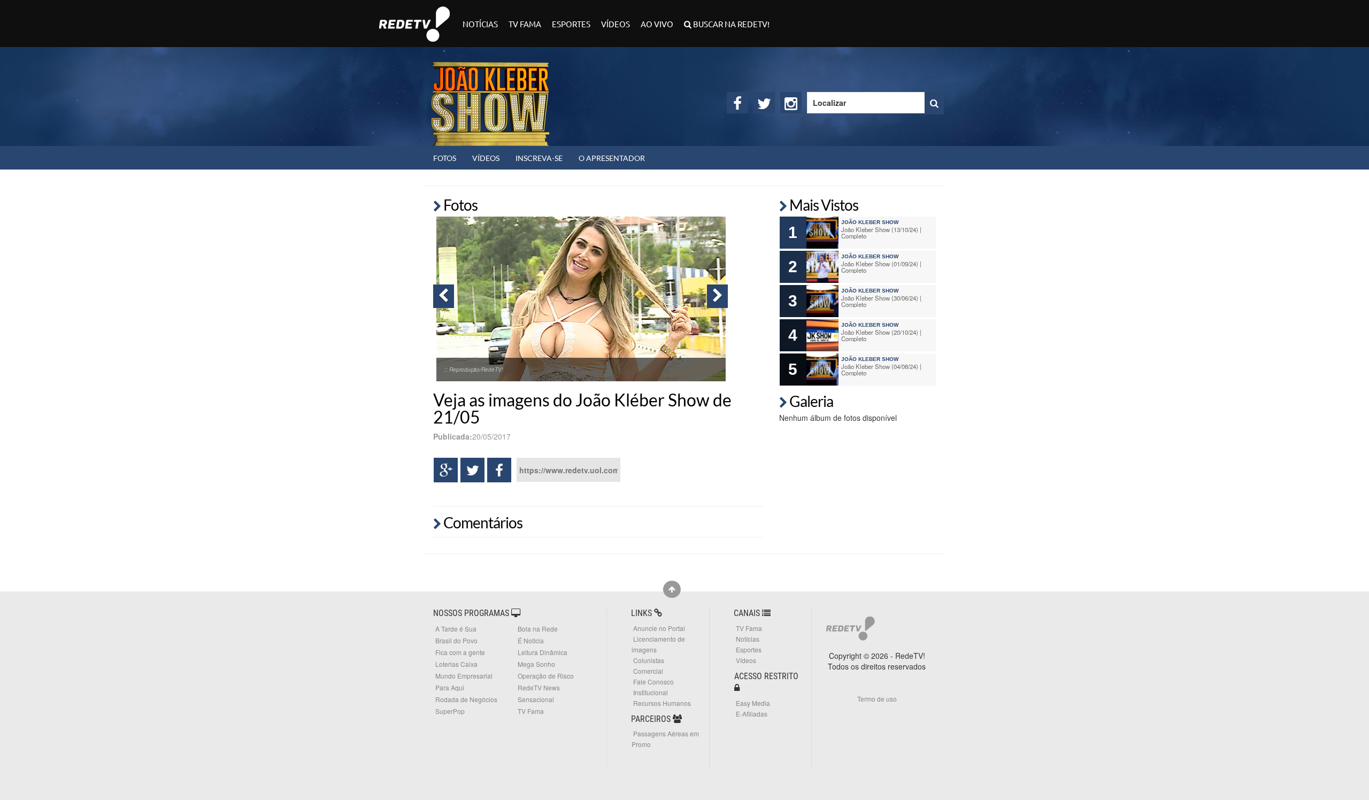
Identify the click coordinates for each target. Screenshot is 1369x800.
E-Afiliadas (751, 713)
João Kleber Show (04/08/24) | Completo (881, 369)
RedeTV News (539, 687)
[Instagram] (791, 102)
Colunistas (648, 660)
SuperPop (450, 711)
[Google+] (446, 470)
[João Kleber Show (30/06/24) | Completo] (822, 301)
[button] (443, 296)
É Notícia (531, 640)
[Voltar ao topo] (672, 589)
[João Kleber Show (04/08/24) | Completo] (822, 369)
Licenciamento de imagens (658, 644)
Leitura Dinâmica (542, 652)
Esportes (571, 24)
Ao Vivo (657, 24)
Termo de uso (877, 698)
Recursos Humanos (662, 702)
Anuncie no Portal (659, 628)
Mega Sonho (536, 663)
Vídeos (615, 24)
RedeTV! (414, 16)
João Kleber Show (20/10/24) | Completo (881, 335)
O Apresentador (612, 158)
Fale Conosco (653, 681)
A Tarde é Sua (455, 628)
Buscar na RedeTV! (730, 24)
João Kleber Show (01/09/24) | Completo (881, 266)
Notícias (480, 24)
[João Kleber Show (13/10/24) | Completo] (822, 233)
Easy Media (753, 702)
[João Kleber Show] (490, 96)
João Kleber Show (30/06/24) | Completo (881, 301)
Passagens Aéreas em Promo (665, 739)
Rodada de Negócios (466, 699)
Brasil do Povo (456, 640)
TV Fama (525, 24)
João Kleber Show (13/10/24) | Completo (881, 232)
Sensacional (536, 699)
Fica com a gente (460, 652)
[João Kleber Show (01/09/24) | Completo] (822, 267)
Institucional (650, 692)
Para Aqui (449, 687)
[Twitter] (764, 102)
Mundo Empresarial (464, 675)
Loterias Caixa (456, 663)
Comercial (648, 670)
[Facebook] (737, 102)
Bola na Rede (538, 628)
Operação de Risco (546, 675)
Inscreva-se (539, 158)
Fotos (444, 158)
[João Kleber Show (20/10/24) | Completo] (822, 335)
